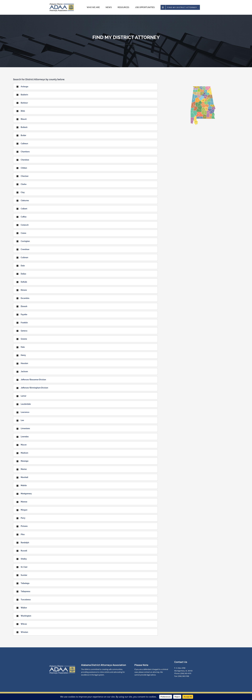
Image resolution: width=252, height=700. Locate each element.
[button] (85, 86)
